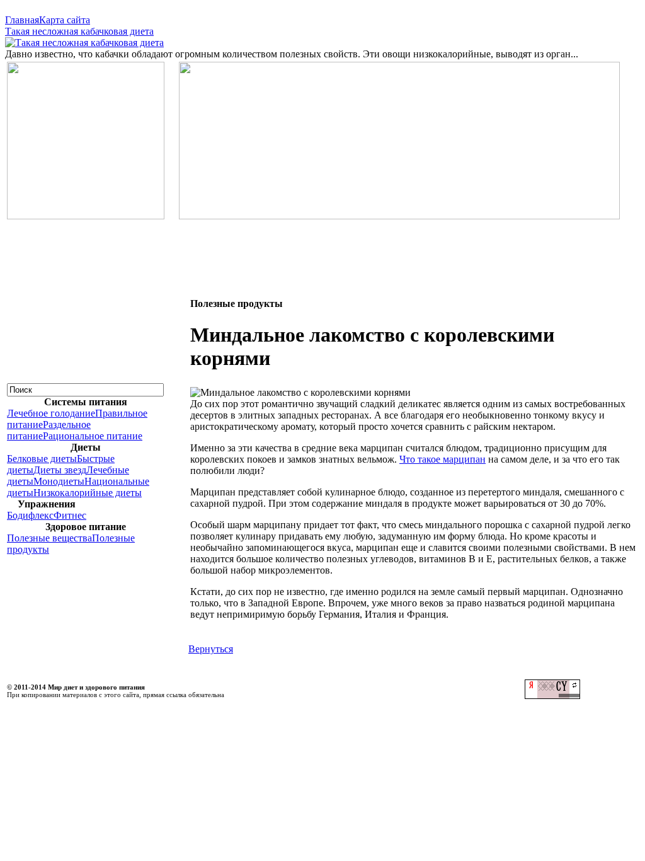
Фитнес (70, 515)
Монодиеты (58, 481)
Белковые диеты (42, 458)
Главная (22, 19)
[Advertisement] (322, 249)
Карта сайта (64, 19)
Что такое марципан (442, 459)
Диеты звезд (59, 470)
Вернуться (210, 649)
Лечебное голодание (51, 413)
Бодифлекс (30, 515)
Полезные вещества (49, 538)
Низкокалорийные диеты (87, 492)
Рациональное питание (92, 435)
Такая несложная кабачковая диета (79, 31)
